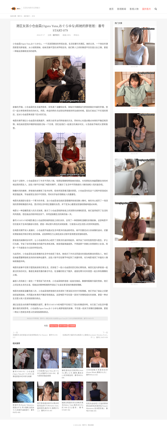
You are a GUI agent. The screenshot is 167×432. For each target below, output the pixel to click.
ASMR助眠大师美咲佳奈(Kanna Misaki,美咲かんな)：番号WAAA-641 (97, 372)
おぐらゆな (63, 326)
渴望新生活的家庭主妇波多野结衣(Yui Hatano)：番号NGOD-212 (35, 336)
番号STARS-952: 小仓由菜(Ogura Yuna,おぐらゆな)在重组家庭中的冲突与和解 (23, 374)
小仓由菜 (72, 326)
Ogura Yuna (53, 326)
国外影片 (146, 9)
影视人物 (134, 9)
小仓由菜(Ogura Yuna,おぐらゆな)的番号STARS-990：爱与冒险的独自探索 (48, 373)
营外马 (15, 9)
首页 (111, 9)
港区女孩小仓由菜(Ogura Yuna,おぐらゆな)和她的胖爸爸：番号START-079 (70, 318)
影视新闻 (121, 9)
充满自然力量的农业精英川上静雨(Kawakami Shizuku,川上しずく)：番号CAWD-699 (85, 336)
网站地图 (91, 425)
